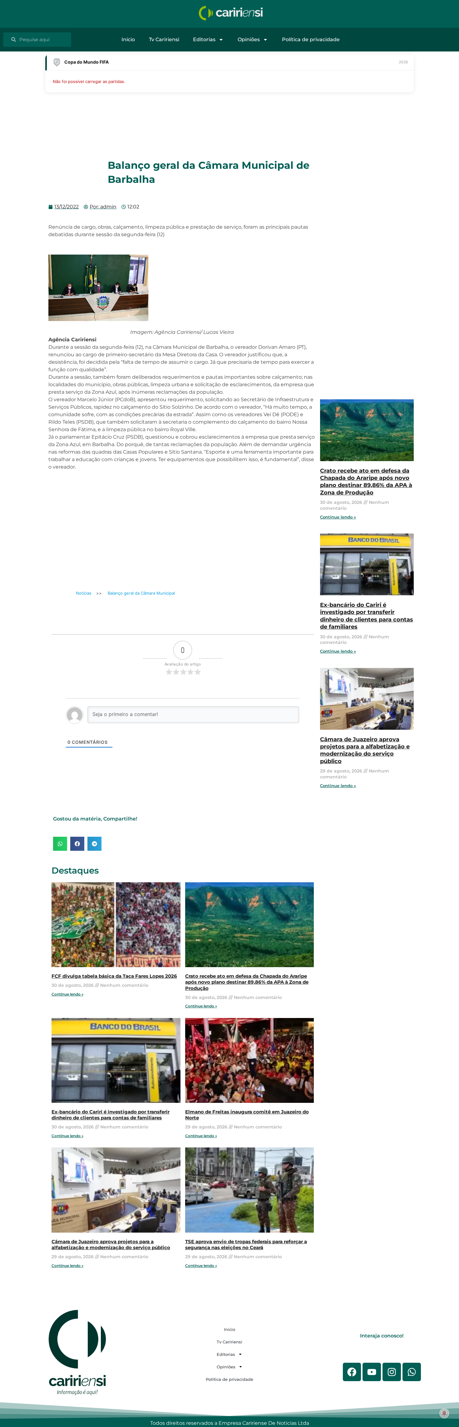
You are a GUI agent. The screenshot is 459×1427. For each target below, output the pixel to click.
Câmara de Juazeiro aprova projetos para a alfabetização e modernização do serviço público (111, 1244)
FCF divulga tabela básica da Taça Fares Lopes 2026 (114, 976)
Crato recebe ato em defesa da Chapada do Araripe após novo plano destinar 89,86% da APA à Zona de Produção (246, 982)
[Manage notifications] (444, 1413)
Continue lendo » (67, 994)
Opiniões (249, 39)
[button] (60, 844)
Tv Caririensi (164, 39)
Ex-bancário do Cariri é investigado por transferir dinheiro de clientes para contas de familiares (111, 1115)
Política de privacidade (311, 39)
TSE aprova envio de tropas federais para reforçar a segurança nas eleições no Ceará (246, 1244)
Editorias (204, 39)
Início (128, 39)
